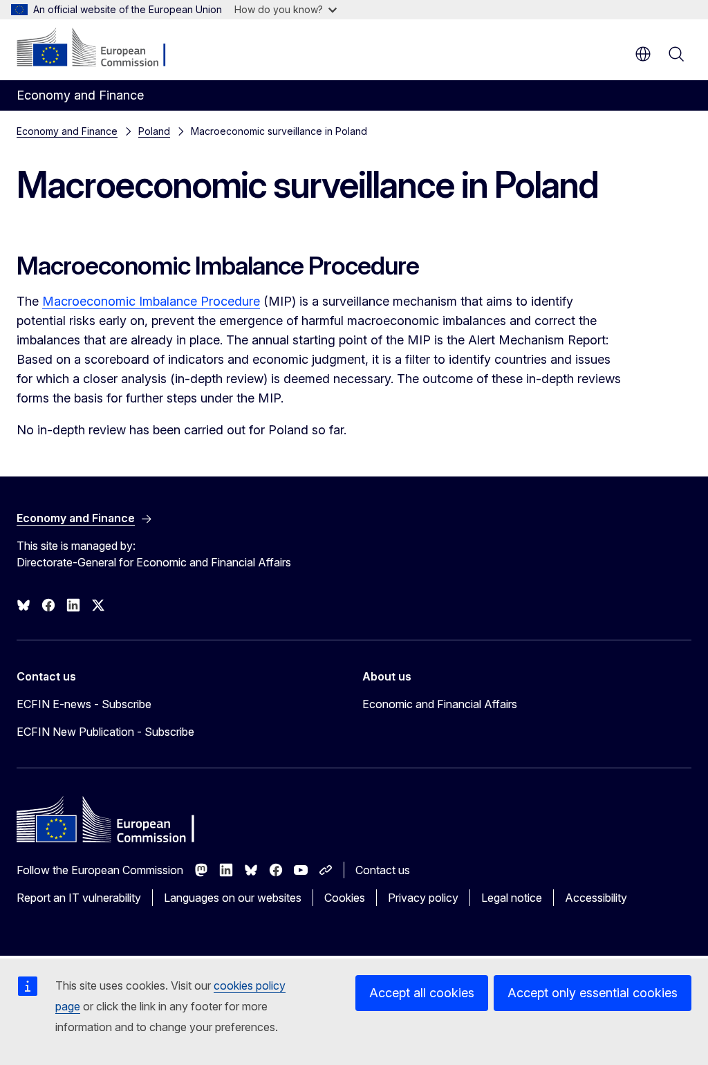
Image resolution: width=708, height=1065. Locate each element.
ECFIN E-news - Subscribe (84, 704)
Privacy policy (423, 898)
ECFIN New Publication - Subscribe (105, 732)
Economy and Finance (67, 131)
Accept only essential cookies (592, 992)
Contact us (382, 870)
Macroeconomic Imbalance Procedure (151, 301)
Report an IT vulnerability (79, 898)
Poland (154, 131)
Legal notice (511, 898)
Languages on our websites (232, 898)
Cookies (344, 898)
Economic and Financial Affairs (439, 704)
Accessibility (596, 898)
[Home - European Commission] (101, 48)
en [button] (643, 54)
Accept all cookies (421, 992)
